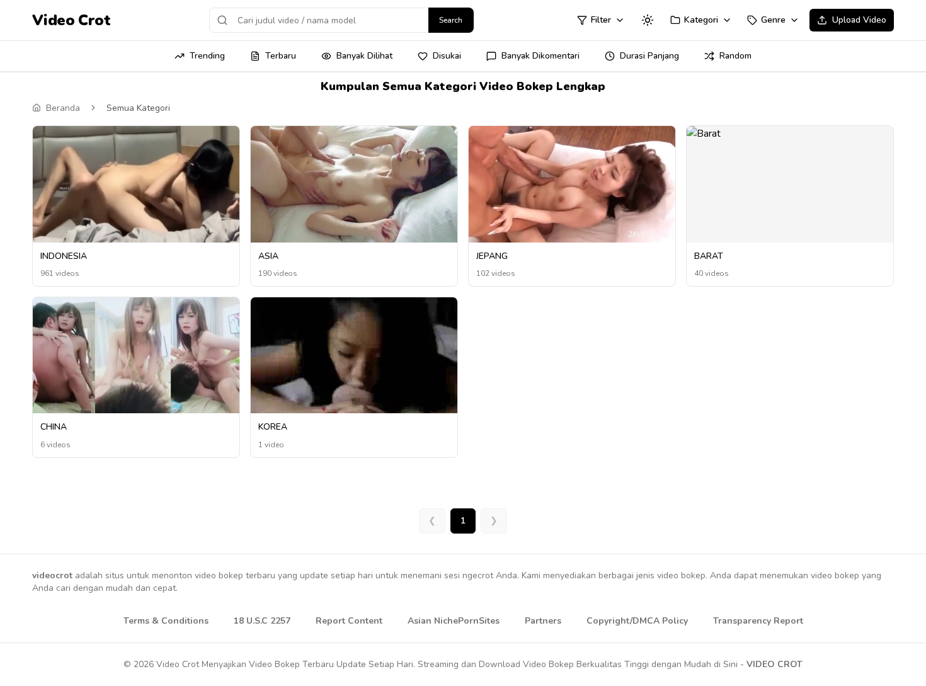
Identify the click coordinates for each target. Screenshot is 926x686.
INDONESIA (63, 256)
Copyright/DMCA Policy (637, 621)
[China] (136, 355)
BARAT (708, 256)
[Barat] (790, 133)
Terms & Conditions (166, 621)
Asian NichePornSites (454, 621)
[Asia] (354, 184)
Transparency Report (758, 621)
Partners (543, 621)
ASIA (268, 256)
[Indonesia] (136, 184)
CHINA (53, 427)
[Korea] (354, 374)
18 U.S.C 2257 (262, 621)
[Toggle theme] (647, 20)
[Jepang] (572, 184)
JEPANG (492, 256)
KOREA (272, 427)
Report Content (349, 621)
